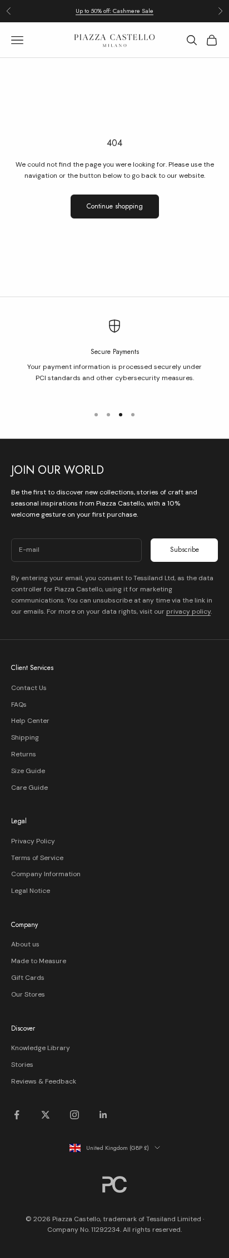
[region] (114, 357)
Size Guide (28, 770)
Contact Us (29, 687)
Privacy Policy (33, 841)
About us (25, 944)
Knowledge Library (40, 1047)
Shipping (25, 737)
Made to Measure (38, 960)
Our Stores (28, 994)
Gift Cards (27, 977)
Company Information (46, 874)
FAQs (19, 704)
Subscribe (184, 550)
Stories (22, 1064)
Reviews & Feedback (43, 1081)
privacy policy (188, 611)
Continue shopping (115, 206)
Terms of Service (37, 857)
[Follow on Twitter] (45, 1114)
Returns (23, 754)
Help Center (30, 720)
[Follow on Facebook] (16, 1114)
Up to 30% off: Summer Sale (114, 15)
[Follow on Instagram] (74, 1114)
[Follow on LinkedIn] (103, 1114)
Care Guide (29, 787)
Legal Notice (30, 890)
